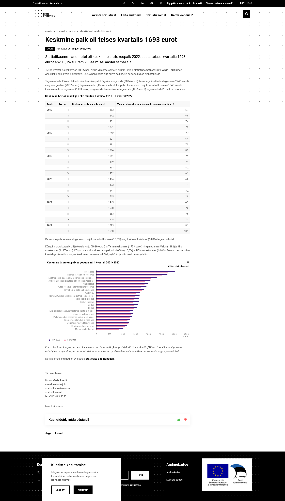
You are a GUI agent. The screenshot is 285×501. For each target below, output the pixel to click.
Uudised (61, 31)
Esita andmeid (131, 15)
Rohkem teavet (60, 479)
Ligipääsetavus (175, 3)
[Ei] (185, 419)
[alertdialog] (81, 479)
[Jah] (178, 419)
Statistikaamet (156, 15)
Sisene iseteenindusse (218, 3)
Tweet (59, 433)
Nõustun (83, 489)
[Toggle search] (246, 14)
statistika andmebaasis (100, 358)
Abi (188, 3)
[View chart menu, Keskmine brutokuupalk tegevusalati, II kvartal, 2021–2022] (188, 262)
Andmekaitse (173, 472)
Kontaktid (197, 3)
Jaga (48, 433)
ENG (249, 3)
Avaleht (48, 31)
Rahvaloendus (180, 15)
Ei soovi (60, 489)
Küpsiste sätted (174, 479)
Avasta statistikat (104, 15)
